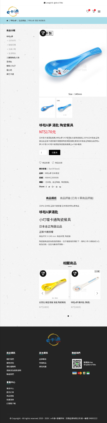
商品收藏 (46, 162)
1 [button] (68, 316)
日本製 (48, 182)
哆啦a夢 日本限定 (52, 173)
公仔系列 (12, 40)
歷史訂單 (10, 392)
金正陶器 (56, 182)
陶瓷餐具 (65, 182)
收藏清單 (10, 399)
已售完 (54, 152)
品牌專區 (42, 359)
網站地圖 (42, 366)
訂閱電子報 (11, 403)
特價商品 (42, 363)
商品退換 (10, 395)
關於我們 (10, 359)
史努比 (9, 61)
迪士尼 (9, 70)
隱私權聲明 (11, 366)
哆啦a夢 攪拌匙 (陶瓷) (80, 302)
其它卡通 (10, 74)
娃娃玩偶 (12, 44)
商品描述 (51, 198)
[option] (47, 107)
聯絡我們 (10, 374)
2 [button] (71, 316)
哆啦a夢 (14, 20)
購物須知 (10, 363)
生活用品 (22, 20)
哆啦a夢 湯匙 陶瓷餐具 (36, 20)
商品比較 (58, 162)
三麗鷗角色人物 (13, 57)
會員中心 (10, 388)
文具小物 (12, 49)
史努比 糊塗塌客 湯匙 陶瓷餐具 (52, 302)
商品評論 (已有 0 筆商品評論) (77, 198)
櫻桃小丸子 (11, 65)
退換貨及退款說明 (14, 370)
